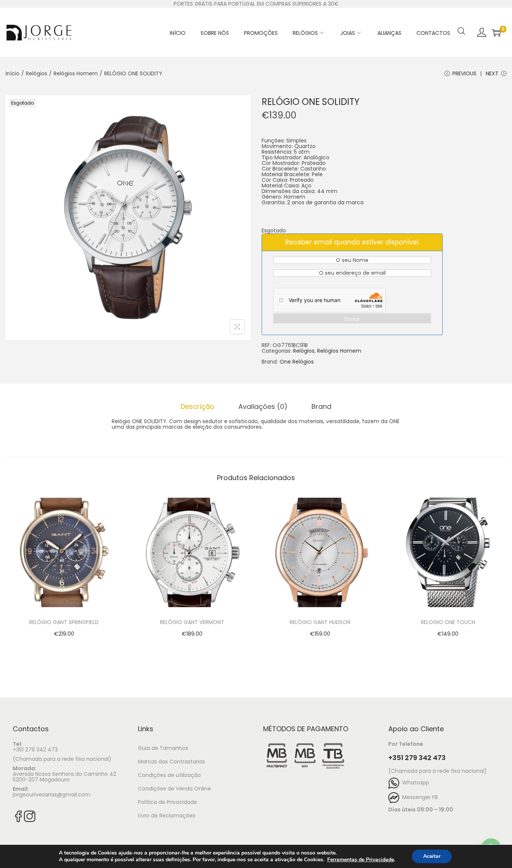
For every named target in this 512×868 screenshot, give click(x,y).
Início (12, 73)
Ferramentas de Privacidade (360, 859)
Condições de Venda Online (174, 788)
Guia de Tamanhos (163, 748)
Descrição (197, 406)
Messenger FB (418, 797)
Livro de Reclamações (166, 815)
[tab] (197, 406)
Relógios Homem (76, 73)
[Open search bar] (461, 21)
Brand (321, 406)
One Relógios (297, 362)
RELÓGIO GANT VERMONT (192, 622)
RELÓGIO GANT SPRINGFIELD (64, 622)
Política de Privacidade (167, 802)
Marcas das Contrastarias (171, 761)
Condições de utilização (169, 775)
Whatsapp (414, 782)
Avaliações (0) (262, 406)
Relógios (36, 73)
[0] (496, 32)
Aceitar (431, 856)
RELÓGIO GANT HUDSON (320, 622)
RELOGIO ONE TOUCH (448, 622)
